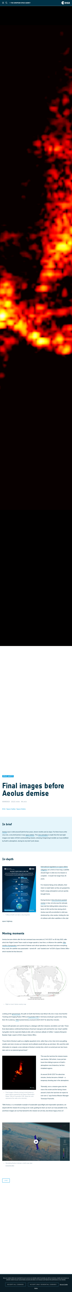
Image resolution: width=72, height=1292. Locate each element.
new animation (43, 835)
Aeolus (4, 832)
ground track (16, 1014)
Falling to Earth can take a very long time (18, 915)
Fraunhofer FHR (33, 1017)
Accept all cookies (15, 1284)
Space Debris (21, 809)
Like (6, 1180)
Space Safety (10, 809)
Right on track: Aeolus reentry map (16, 1004)
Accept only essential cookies (43, 1284)
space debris (30, 835)
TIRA (17, 1020)
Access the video (10, 1165)
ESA (3, 809)
